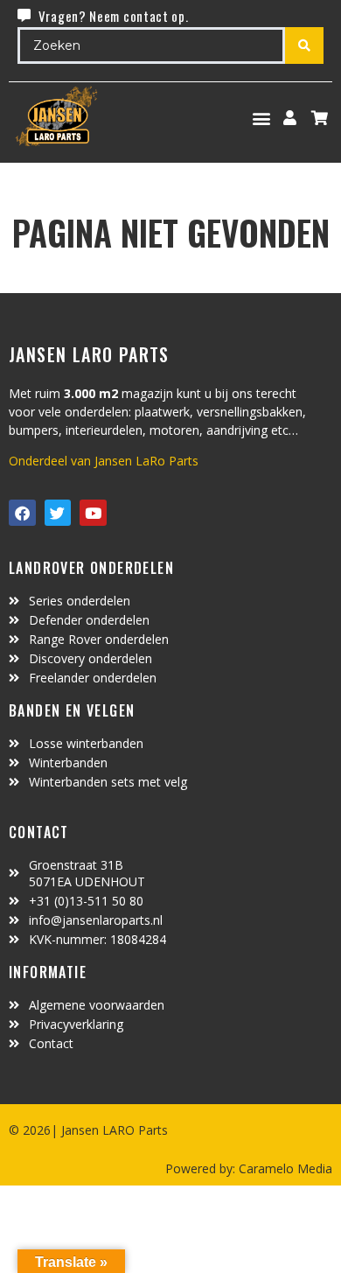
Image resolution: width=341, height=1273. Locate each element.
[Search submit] (304, 45)
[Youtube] (93, 513)
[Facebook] (22, 513)
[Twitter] (58, 513)
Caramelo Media (283, 1168)
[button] (261, 117)
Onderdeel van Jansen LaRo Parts (103, 460)
